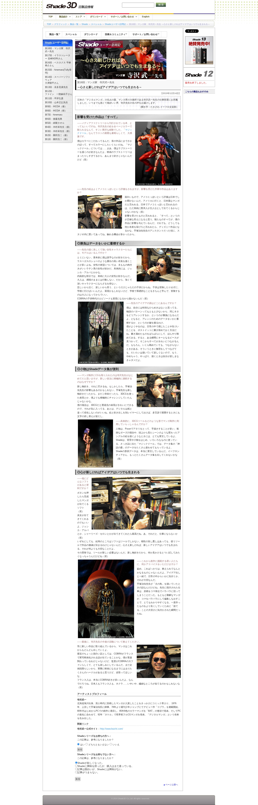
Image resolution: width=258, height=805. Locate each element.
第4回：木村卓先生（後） (58, 127)
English (145, 16)
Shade (85, 24)
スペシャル (96, 24)
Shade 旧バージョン (73, 5)
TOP (50, 16)
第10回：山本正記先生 (56, 102)
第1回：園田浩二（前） (57, 139)
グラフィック (60, 24)
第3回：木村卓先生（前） (58, 131)
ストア (77, 16)
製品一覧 (74, 24)
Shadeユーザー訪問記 (115, 24)
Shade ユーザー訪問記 (56, 43)
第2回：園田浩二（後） (57, 135)
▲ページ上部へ (170, 784)
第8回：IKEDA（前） (56, 110)
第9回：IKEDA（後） (56, 106)
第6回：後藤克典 (53, 119)
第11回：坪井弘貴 (54, 98)
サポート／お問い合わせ (121, 16)
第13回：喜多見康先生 (56, 87)
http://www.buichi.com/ (111, 729)
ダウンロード (95, 16)
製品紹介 (62, 16)
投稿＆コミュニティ (113, 34)
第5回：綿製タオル (54, 123)
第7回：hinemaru (53, 115)
